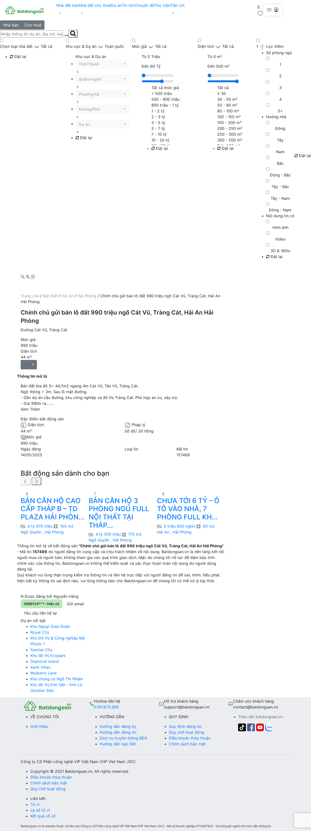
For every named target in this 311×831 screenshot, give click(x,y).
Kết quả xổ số (43, 816)
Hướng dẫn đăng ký (118, 726)
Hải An (67, 295)
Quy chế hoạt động (186, 732)
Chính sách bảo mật (187, 743)
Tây (280, 140)
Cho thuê (33, 25)
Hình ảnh (280, 227)
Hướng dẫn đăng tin (118, 732)
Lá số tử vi (40, 810)
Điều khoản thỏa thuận (189, 738)
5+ (280, 110)
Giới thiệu (39, 726)
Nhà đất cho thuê (95, 5)
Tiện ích (177, 5)
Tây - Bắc (280, 186)
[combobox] (102, 64)
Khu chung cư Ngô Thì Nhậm (56, 678)
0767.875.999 (106, 707)
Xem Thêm (30, 409)
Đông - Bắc (280, 175)
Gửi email (75, 603)
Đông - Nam (280, 210)
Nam (280, 151)
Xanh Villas (40, 667)
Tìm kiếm (19, 66)
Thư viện (162, 5)
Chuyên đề (144, 5)
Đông (280, 128)
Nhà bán (10, 25)
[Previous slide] (25, 481)
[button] (67, 13)
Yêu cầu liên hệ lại (40, 613)
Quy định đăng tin (185, 726)
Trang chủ (30, 295)
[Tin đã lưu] (260, 12)
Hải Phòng (86, 295)
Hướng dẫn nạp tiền (118, 743)
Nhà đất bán (67, 5)
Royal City (39, 632)
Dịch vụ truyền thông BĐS (123, 738)
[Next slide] (36, 481)
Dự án (116, 5)
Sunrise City (41, 649)
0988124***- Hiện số (41, 604)
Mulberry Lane (43, 673)
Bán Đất (50, 295)
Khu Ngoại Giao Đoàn (50, 626)
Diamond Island (44, 661)
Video (280, 239)
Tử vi (34, 804)
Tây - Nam (280, 198)
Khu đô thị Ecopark (48, 655)
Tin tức (128, 5)
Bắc (280, 163)
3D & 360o (280, 250)
